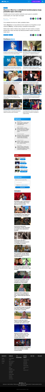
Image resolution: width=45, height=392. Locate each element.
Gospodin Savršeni (11, 372)
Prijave (40, 356)
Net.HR (32, 356)
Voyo (3, 363)
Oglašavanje (22, 384)
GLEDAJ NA (35, 1)
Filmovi (3, 359)
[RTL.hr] (5, 1)
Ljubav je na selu (25, 368)
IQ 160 (10, 365)
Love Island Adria (11, 359)
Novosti (4, 356)
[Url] (40, 19)
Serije (3, 358)
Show (16, 155)
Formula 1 (11, 378)
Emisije (3, 361)
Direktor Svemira (10, 376)
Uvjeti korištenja (10, 384)
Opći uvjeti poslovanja (22, 385)
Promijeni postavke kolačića (37, 384)
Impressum (5, 384)
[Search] (42, 1)
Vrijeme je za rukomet (26, 360)
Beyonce (6, 34)
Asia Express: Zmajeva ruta (11, 368)
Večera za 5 (25, 370)
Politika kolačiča (28, 384)
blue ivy (10, 34)
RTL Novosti (18, 177)
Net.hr (13, 39)
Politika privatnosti (16, 384)
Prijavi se (22, 187)
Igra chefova (11, 361)
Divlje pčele (11, 374)
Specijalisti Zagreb (11, 363)
